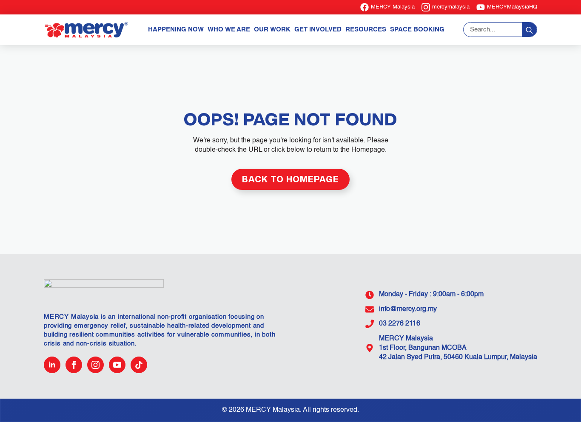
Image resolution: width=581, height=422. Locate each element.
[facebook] (74, 365)
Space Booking (417, 29)
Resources (365, 29)
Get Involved (318, 29)
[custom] (139, 365)
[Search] (529, 30)
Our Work (272, 29)
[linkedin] (52, 365)
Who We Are (229, 29)
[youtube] (117, 365)
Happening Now (176, 29)
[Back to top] (559, 401)
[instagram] (95, 365)
